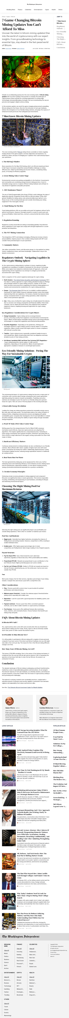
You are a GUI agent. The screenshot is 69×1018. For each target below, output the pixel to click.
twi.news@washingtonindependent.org (58, 950)
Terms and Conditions (55, 954)
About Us (52, 956)
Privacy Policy (53, 952)
